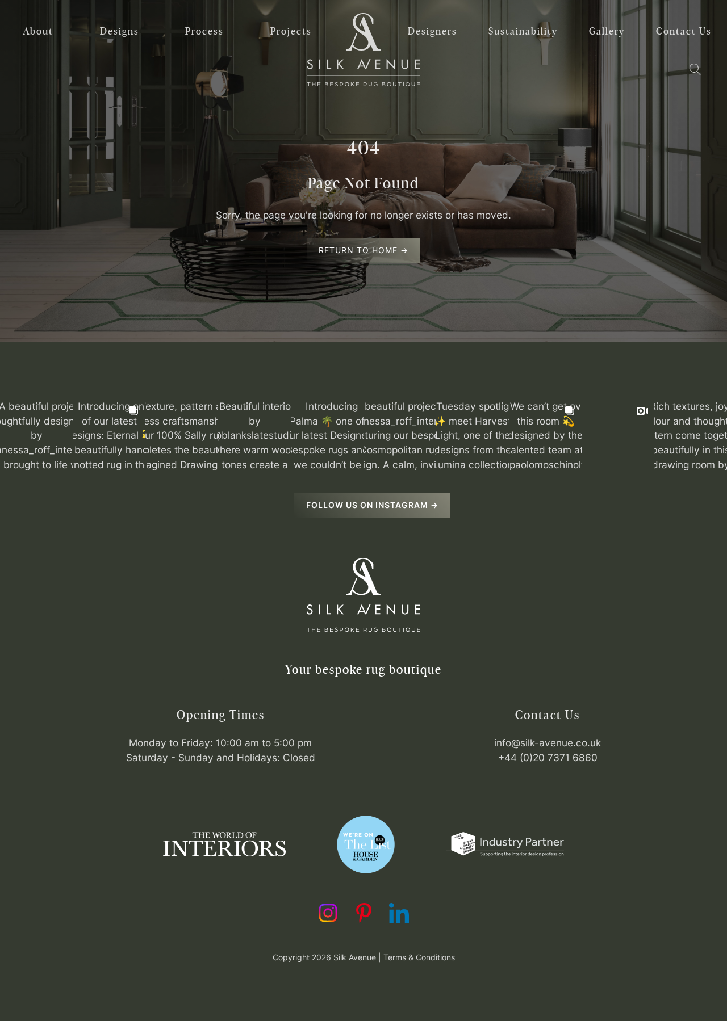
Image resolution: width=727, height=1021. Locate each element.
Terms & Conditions (419, 957)
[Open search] (695, 70)
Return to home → (363, 250)
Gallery (607, 31)
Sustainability (523, 31)
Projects (291, 31)
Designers (432, 31)
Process (204, 31)
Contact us (684, 31)
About (38, 31)
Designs (119, 31)
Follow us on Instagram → (372, 505)
